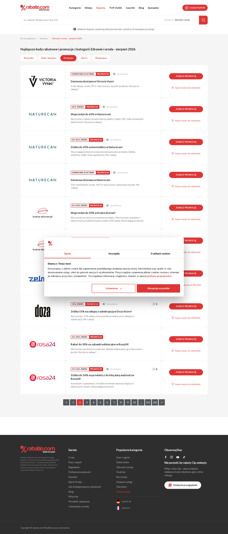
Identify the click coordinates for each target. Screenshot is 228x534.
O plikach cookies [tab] (160, 253)
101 (148, 402)
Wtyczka (73, 496)
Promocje (68, 58)
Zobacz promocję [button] (186, 76)
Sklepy (88, 7)
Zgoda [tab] (67, 253)
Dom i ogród (123, 457)
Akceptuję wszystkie (158, 288)
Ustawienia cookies (78, 506)
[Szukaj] (203, 20)
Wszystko (29, 58)
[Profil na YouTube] (177, 458)
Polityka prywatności (79, 471)
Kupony (100, 7)
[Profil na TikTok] (184, 457)
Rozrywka (121, 476)
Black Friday (75, 481)
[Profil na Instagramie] (171, 457)
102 (155, 402)
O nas (71, 457)
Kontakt (72, 476)
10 (134, 402)
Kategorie (75, 7)
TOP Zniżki (115, 7)
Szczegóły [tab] (114, 253)
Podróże (120, 471)
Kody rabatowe (48, 58)
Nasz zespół (75, 462)
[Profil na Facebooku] (165, 457)
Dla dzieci (121, 486)
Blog (141, 7)
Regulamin (74, 467)
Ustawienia (112, 288)
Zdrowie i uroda (124, 467)
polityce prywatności (159, 276)
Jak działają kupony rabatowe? (84, 486)
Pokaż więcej (123, 491)
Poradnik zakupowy (79, 501)
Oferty (84, 58)
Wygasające (101, 58)
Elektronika (122, 462)
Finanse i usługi (124, 481)
